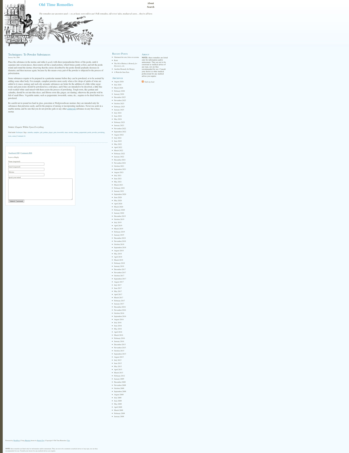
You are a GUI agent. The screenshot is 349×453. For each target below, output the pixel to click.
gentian (45, 132)
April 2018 (118, 257)
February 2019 (119, 232)
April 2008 (118, 407)
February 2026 (119, 91)
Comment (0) (21, 136)
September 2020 (120, 194)
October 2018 (119, 244)
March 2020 (118, 206)
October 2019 (119, 219)
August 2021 (119, 172)
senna (14, 136)
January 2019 (119, 235)
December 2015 (120, 344)
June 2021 (118, 178)
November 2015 (120, 347)
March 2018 (118, 260)
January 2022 (119, 156)
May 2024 (118, 119)
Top (68, 440)
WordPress (16, 440)
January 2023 (119, 125)
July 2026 (117, 84)
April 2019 (118, 225)
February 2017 (119, 300)
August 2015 (119, 357)
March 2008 (118, 410)
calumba (30, 132)
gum (54, 132)
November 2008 (120, 385)
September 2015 (120, 354)
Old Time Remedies (56, 4)
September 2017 (120, 278)
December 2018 (120, 238)
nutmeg (76, 132)
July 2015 (117, 360)
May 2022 (118, 144)
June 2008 (118, 401)
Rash (116, 60)
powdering (101, 132)
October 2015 (119, 350)
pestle (89, 132)
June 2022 (118, 141)
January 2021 (119, 191)
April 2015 (118, 369)
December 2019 (120, 216)
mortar (71, 132)
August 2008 (119, 394)
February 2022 (119, 153)
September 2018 (120, 247)
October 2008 (119, 388)
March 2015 (118, 372)
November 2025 (120, 100)
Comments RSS (26, 153)
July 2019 (117, 222)
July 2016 (117, 322)
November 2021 (120, 163)
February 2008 (119, 413)
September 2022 (120, 131)
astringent (71, 108)
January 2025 (119, 109)
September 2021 (120, 169)
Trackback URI (13, 153)
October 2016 (119, 313)
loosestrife (60, 132)
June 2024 (118, 116)
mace (66, 132)
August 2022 (119, 134)
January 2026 (119, 94)
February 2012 (119, 375)
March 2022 (118, 150)
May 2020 (118, 200)
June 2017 (118, 288)
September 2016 (120, 316)
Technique (19, 132)
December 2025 (120, 97)
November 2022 (120, 128)
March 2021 (118, 185)
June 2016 (118, 325)
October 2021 (119, 166)
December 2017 (120, 269)
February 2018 (119, 263)
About (150, 3)
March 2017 (118, 297)
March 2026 (118, 88)
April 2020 (118, 203)
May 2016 (118, 329)
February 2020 (119, 210)
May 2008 (118, 404)
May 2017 (118, 291)
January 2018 (119, 266)
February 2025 (119, 106)
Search (150, 7)
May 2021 (118, 181)
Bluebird (28, 440)
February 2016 (119, 338)
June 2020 (118, 197)
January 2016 (119, 341)
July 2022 (117, 138)
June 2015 (118, 363)
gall (41, 132)
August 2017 (119, 282)
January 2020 (119, 213)
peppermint (83, 132)
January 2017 (119, 303)
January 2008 (119, 416)
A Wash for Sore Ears (121, 72)
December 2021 (120, 160)
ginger (51, 132)
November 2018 (120, 241)
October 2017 (119, 275)
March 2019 (118, 228)
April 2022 (118, 147)
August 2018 (119, 250)
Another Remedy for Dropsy (124, 69)
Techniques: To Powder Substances (29, 54)
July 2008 (117, 397)
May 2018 (118, 253)
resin (9, 136)
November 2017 (120, 272)
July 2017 (117, 285)
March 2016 (118, 335)
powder (94, 132)
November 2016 (120, 310)
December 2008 (120, 382)
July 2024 (117, 113)
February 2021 (119, 188)
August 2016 (119, 319)
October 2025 (119, 103)
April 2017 (118, 294)
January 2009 (119, 379)
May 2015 (118, 366)
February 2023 (119, 122)
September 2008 (120, 391)
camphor (36, 132)
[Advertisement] (56, 119)
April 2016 (118, 332)
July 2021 (117, 175)
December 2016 (120, 307)
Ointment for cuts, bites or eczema (126, 57)
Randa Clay (40, 440)
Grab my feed (149, 82)
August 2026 (119, 81)
